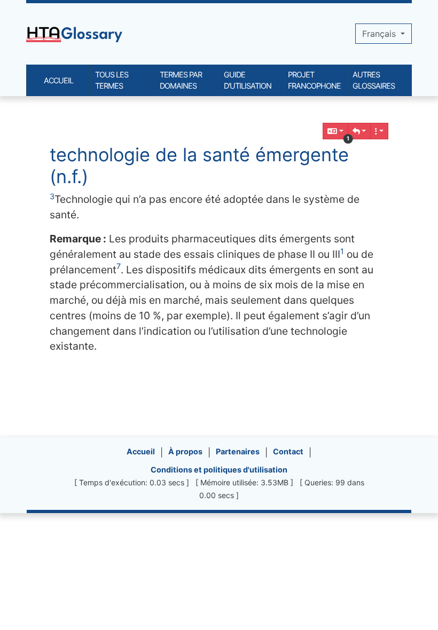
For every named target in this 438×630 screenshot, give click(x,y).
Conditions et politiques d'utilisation (219, 469)
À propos (185, 451)
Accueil (141, 451)
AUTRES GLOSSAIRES (374, 80)
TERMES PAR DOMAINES (181, 80)
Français (380, 33)
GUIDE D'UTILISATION (247, 80)
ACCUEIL (58, 80)
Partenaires (238, 451)
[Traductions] (335, 131)
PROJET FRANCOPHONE (314, 80)
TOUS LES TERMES (111, 80)
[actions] (379, 131)
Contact (288, 451)
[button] (359, 131)
